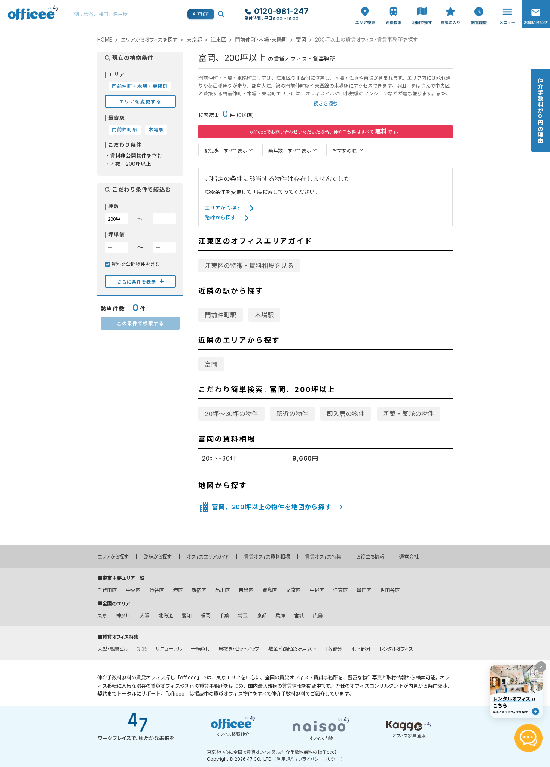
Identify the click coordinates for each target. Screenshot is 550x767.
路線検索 (392, 4)
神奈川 (123, 615)
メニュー (505, 4)
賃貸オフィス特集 (323, 557)
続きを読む (326, 103)
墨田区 (364, 590)
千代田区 (107, 590)
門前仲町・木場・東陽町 (261, 40)
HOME (104, 40)
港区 (178, 590)
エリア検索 (365, 8)
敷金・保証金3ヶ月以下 (292, 649)
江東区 (218, 40)
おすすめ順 (344, 150)
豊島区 (269, 590)
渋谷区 (156, 590)
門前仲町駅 (220, 315)
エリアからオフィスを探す (149, 40)
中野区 (316, 590)
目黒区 (246, 590)
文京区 (293, 590)
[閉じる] (541, 666)
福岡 (205, 615)
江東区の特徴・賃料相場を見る (249, 265)
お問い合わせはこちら (536, 12)
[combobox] (149, 14)
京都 (261, 615)
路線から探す (220, 217)
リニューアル (169, 649)
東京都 (194, 40)
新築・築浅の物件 (408, 414)
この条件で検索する (140, 323)
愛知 (187, 615)
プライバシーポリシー (319, 759)
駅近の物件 (292, 414)
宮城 (299, 615)
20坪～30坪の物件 (231, 414)
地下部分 (360, 649)
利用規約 (286, 759)
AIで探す (201, 13)
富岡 (301, 40)
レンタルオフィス (396, 649)
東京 (102, 615)
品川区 (222, 590)
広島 (318, 615)
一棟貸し (200, 649)
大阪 (144, 615)
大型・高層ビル (112, 649)
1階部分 (334, 649)
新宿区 (199, 590)
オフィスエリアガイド (208, 557)
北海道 (165, 615)
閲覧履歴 (478, 4)
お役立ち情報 (370, 557)
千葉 (224, 615)
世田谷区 (390, 590)
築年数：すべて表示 (289, 150)
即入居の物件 (346, 414)
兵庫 (280, 615)
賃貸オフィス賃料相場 (267, 557)
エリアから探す (223, 208)
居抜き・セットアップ (239, 649)
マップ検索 (422, 8)
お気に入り (450, 8)
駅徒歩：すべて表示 (225, 150)
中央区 (133, 590)
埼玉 (243, 615)
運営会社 (409, 557)
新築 (142, 649)
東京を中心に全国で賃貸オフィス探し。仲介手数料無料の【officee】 (272, 752)
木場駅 (264, 315)
